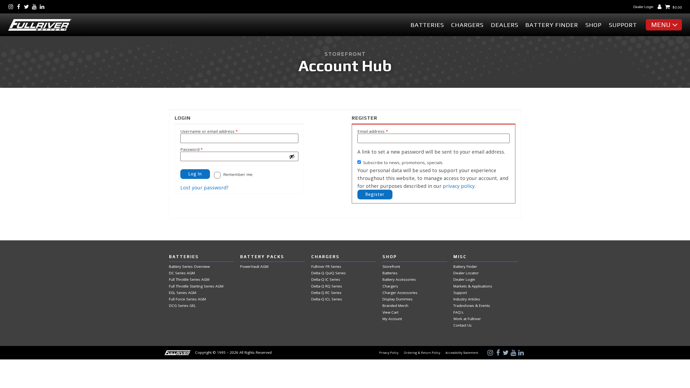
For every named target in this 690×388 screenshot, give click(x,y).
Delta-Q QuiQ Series (328, 273)
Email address (381, 131)
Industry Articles (466, 299)
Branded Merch (395, 305)
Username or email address (217, 131)
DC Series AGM (182, 273)
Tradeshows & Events (471, 305)
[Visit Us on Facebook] (20, 6)
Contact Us (462, 325)
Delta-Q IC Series (325, 279)
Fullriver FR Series (326, 266)
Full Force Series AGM (187, 299)
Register (374, 194)
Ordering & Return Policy (422, 353)
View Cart (390, 312)
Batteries (427, 25)
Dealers (504, 25)
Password (200, 149)
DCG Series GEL (182, 305)
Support (623, 25)
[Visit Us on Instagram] (12, 6)
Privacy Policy (388, 353)
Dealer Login (643, 7)
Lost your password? (204, 187)
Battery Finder (551, 25)
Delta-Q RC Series (326, 292)
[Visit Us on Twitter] (28, 6)
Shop (593, 25)
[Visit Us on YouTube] (35, 6)
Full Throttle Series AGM (189, 279)
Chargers (467, 25)
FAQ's (458, 312)
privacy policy (459, 186)
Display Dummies (397, 299)
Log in (195, 173)
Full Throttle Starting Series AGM (196, 286)
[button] (665, 24)
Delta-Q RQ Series (326, 286)
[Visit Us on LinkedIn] (43, 6)
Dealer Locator (466, 273)
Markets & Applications (472, 286)
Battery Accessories (399, 279)
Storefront (391, 266)
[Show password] (292, 157)
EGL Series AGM (182, 292)
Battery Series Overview (189, 266)
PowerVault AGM (254, 266)
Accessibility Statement (462, 353)
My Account (392, 319)
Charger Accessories (400, 292)
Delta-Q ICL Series (326, 299)
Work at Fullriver (467, 319)
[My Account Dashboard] (661, 6)
